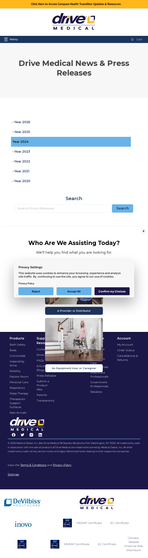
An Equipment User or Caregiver (74, 368)
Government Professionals (99, 384)
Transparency (45, 400)
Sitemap (13, 474)
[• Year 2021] (71, 171)
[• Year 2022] (71, 161)
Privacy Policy (62, 465)
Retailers (96, 392)
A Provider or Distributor (74, 310)
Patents (42, 395)
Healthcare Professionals (99, 374)
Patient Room (19, 376)
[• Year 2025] (71, 132)
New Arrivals (18, 412)
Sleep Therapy (19, 393)
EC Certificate (119, 523)
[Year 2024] (71, 142)
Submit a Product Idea (43, 385)
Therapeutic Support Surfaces (17, 403)
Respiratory (17, 388)
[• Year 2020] (71, 181)
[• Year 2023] (71, 152)
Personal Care (19, 382)
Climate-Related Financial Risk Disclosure (133, 544)
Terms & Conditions (33, 465)
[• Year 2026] (71, 122)
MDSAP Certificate (89, 523)
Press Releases (46, 375)
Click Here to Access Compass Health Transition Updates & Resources (76, 4)
